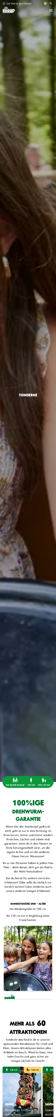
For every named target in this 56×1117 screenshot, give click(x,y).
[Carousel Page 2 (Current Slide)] (22, 996)
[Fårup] (8, 10)
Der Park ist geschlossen (16, 3)
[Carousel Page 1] (10, 996)
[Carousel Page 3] (34, 996)
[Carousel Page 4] (46, 996)
